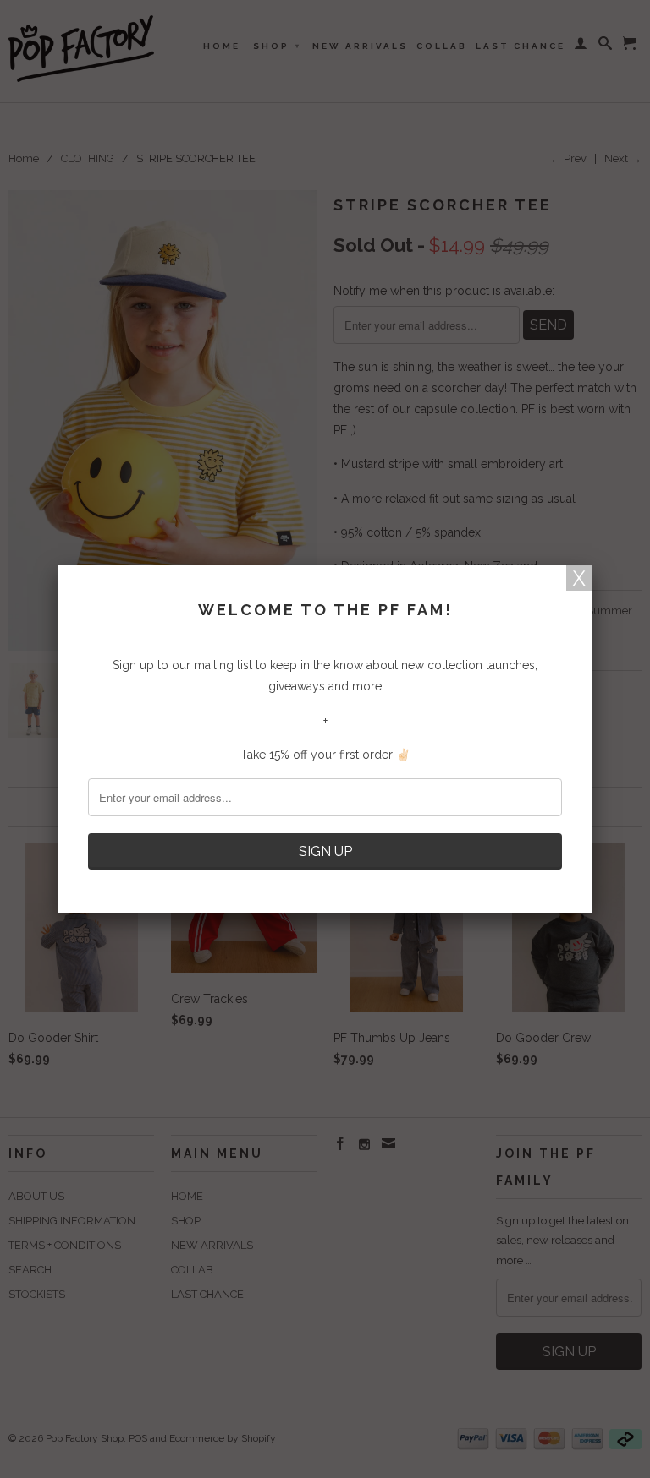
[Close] (579, 578)
